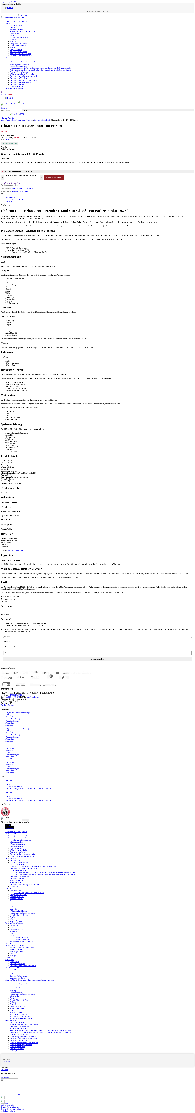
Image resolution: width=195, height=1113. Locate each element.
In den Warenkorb (53, 177)
